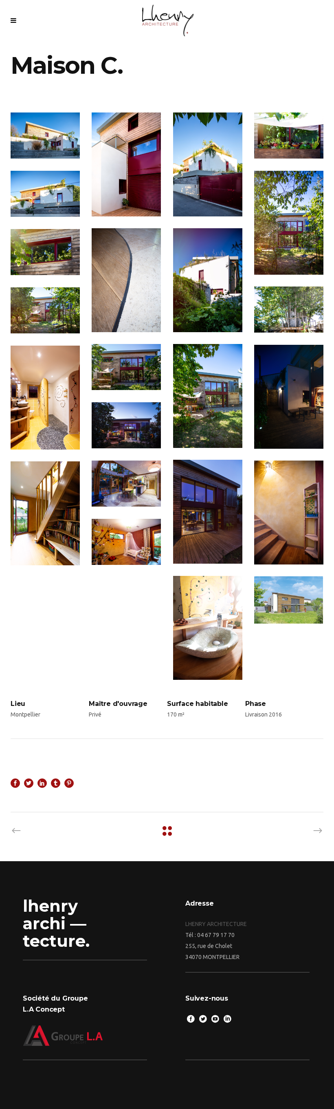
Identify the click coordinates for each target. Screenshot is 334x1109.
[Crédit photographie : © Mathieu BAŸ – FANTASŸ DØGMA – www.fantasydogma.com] (126, 164)
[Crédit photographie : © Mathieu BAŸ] (45, 135)
